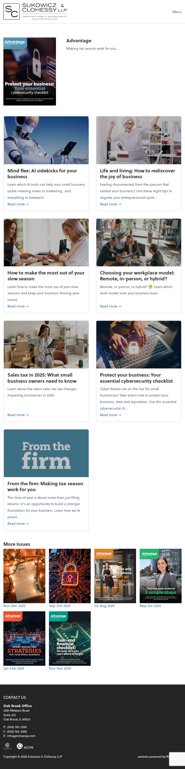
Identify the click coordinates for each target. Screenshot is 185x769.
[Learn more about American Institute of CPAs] (25, 746)
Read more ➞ (46, 203)
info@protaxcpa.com (21, 736)
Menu (177, 11)
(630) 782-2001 (17, 727)
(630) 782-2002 (17, 731)
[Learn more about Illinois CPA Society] (7, 746)
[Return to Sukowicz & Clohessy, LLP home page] (35, 11)
